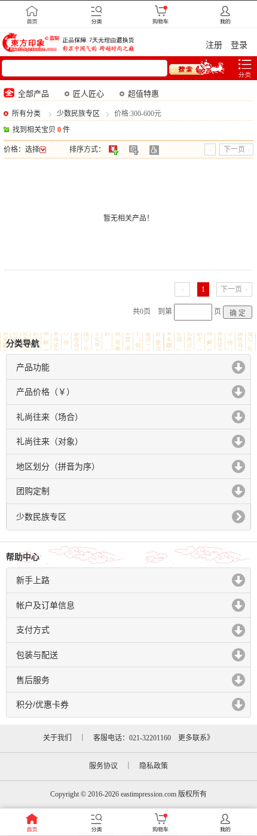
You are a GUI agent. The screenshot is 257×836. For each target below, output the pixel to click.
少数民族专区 (78, 113)
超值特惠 (143, 93)
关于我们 (57, 738)
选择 (32, 149)
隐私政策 (153, 766)
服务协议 (103, 766)
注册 (214, 45)
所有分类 (26, 113)
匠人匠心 (88, 93)
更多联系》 (196, 738)
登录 (239, 45)
